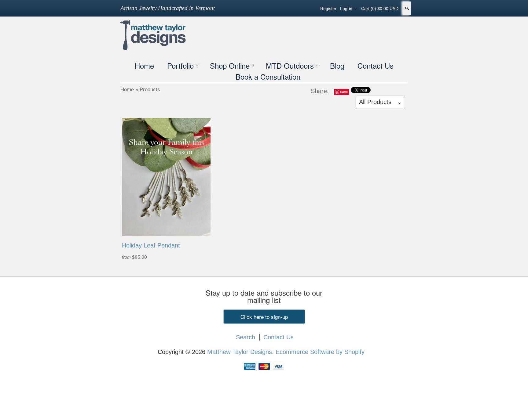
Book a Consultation (268, 76)
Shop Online (230, 65)
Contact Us (376, 65)
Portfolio (180, 65)
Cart (379, 8)
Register (328, 8)
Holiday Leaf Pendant (151, 245)
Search (406, 8)
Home (144, 65)
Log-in (346, 8)
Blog (337, 65)
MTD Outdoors (290, 65)
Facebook (290, 8)
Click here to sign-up (264, 316)
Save (344, 91)
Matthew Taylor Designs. (241, 351)
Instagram (311, 8)
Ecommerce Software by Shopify (320, 351)
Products (150, 89)
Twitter (300, 8)
